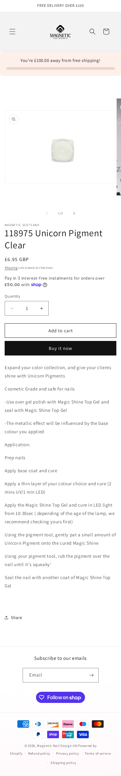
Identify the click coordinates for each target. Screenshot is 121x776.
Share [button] (16, 617)
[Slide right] (74, 213)
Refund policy (39, 753)
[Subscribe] (91, 675)
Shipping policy (63, 763)
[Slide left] (47, 213)
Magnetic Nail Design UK (57, 745)
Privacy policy (67, 753)
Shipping (11, 268)
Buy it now (60, 348)
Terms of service (98, 753)
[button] (12, 31)
